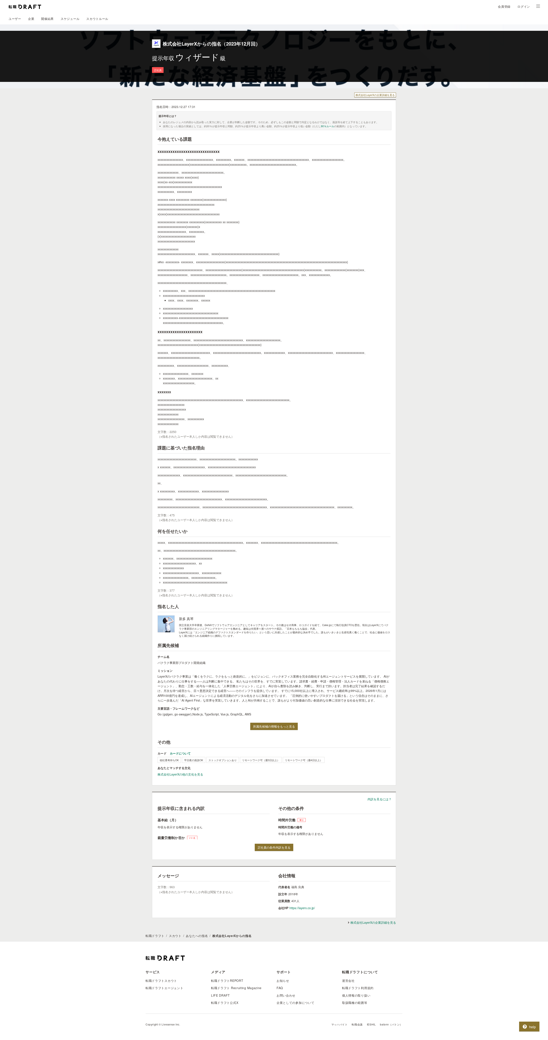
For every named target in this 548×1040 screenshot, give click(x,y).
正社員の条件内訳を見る (274, 847)
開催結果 (47, 18)
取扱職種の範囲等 (354, 1002)
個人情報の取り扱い (356, 995)
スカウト (175, 936)
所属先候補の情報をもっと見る (274, 726)
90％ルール (327, 126)
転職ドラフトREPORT (227, 980)
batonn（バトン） (391, 1024)
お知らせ (283, 980)
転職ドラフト (155, 936)
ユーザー (15, 18)
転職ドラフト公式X (224, 1002)
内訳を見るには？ (380, 799)
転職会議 (357, 1024)
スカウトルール (97, 18)
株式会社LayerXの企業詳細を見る (375, 95)
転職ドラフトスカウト (161, 980)
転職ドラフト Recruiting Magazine (236, 988)
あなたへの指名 (197, 936)
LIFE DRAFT (220, 995)
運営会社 (348, 980)
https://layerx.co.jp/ (302, 908)
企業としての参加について (295, 1002)
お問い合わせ (286, 995)
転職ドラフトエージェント (164, 988)
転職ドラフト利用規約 (358, 988)
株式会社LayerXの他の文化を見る (180, 774)
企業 (31, 18)
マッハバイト (339, 1024)
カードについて (180, 753)
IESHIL (371, 1024)
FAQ (280, 988)
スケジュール (70, 18)
